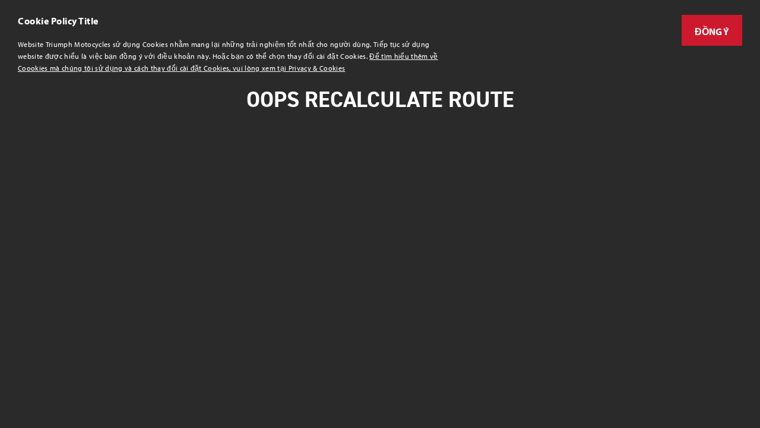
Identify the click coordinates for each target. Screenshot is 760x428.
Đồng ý (712, 31)
